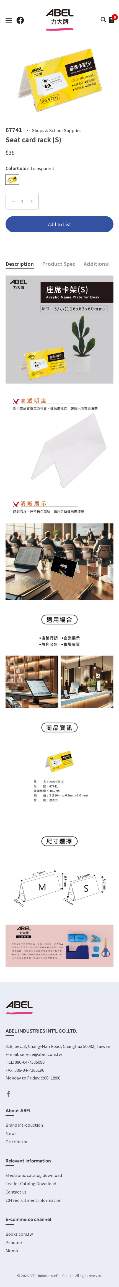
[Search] (103, 21)
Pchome (14, 1242)
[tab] (24, 264)
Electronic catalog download (34, 1175)
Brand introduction (24, 1125)
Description (20, 263)
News (11, 1133)
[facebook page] (20, 20)
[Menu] (9, 20)
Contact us (16, 1192)
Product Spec (58, 263)
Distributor (17, 1141)
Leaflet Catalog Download (31, 1183)
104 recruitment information (33, 1200)
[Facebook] (8, 1093)
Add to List (59, 224)
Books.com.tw (19, 1234)
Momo (12, 1250)
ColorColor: (30, 168)
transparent (12, 179)
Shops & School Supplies (56, 130)
